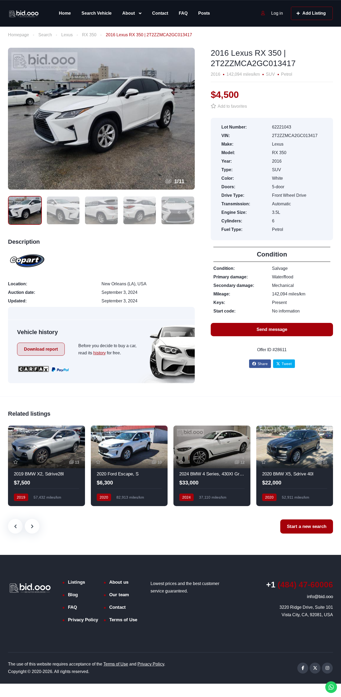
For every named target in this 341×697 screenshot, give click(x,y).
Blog (73, 594)
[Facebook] (302, 668)
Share (263, 364)
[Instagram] (327, 668)
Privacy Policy (83, 619)
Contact (160, 13)
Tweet (287, 364)
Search (45, 35)
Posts (204, 13)
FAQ (183, 13)
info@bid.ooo (320, 596)
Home (65, 13)
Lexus (67, 35)
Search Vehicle (97, 13)
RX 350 (89, 35)
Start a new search (306, 526)
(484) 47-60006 (299, 584)
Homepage (18, 35)
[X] (315, 668)
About (128, 13)
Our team (119, 594)
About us (118, 582)
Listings (76, 582)
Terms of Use (123, 619)
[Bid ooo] (23, 13)
